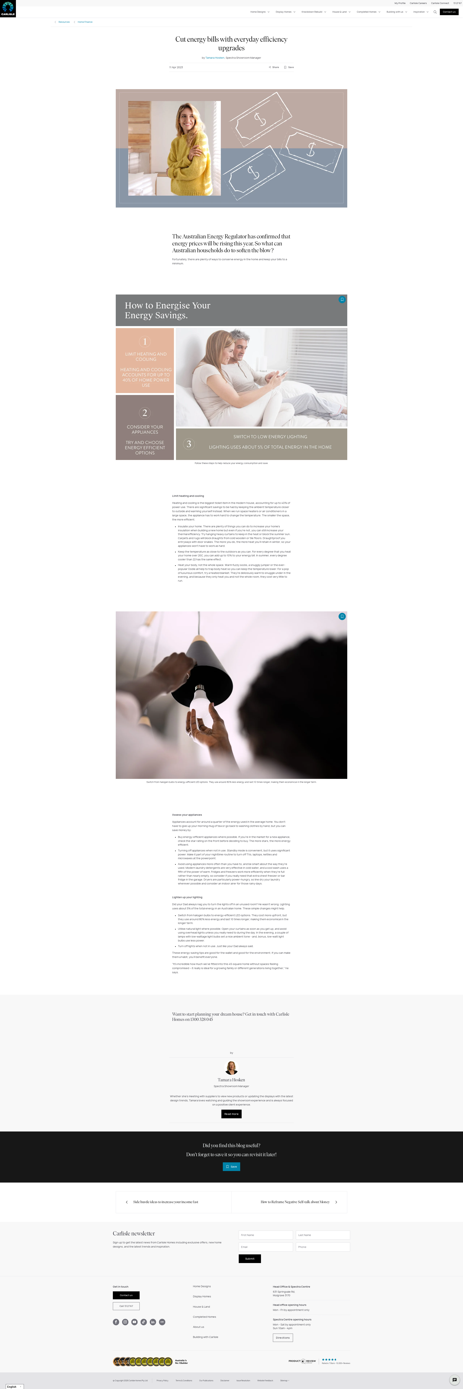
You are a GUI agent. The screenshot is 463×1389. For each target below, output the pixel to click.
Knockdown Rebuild (312, 11)
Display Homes (284, 11)
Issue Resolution (243, 1380)
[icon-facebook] (116, 1322)
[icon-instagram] (125, 1322)
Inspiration (419, 11)
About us (198, 1327)
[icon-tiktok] (144, 1322)
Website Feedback (265, 1380)
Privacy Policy (162, 1380)
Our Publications (206, 1380)
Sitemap (284, 1380)
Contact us (449, 11)
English (11, 1386)
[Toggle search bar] (435, 11)
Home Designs (258, 11)
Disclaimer (224, 1380)
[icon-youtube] (134, 1322)
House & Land (339, 11)
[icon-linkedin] (153, 1322)
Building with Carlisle (205, 1337)
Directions (283, 1337)
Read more (231, 1114)
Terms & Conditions (184, 1380)
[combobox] (15, 1386)
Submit (250, 1258)
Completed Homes (367, 11)
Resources (64, 21)
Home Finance (85, 21)
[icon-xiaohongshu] (162, 1322)
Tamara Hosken (214, 58)
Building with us (395, 11)
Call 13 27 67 (126, 1306)
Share (275, 67)
